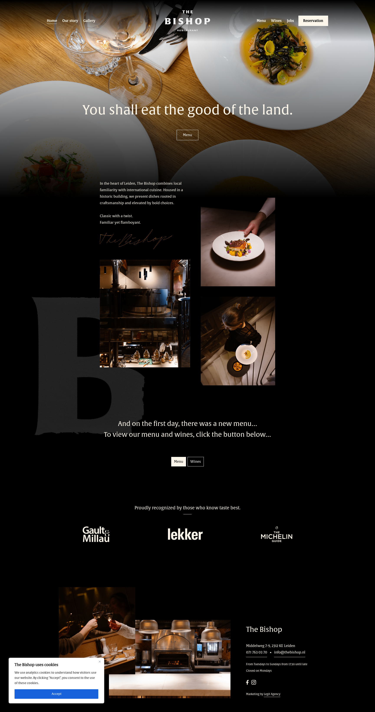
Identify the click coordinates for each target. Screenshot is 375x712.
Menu (261, 21)
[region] (56, 680)
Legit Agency (272, 694)
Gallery (89, 21)
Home (52, 21)
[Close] (99, 661)
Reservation (313, 21)
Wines (276, 21)
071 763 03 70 (256, 652)
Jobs (290, 21)
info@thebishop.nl (289, 652)
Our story (70, 21)
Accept (56, 694)
